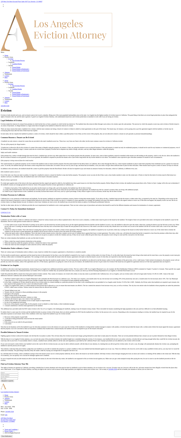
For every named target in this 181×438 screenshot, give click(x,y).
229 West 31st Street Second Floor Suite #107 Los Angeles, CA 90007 (21, 1)
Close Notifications (7, 436)
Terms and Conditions (11, 429)
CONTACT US (5, 212)
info (6, 415)
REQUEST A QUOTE (7, 381)
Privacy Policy (9, 431)
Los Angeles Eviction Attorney (10, 392)
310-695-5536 (5, 106)
